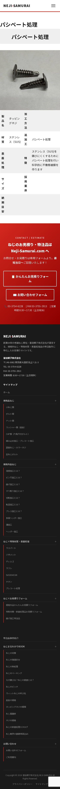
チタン (9, 581)
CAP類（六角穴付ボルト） (18, 433)
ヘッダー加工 (12, 531)
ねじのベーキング (14, 673)
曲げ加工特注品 (13, 618)
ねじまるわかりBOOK (14, 646)
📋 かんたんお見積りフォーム (30, 278)
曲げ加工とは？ (13, 484)
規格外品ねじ (9, 464)
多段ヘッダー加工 (14, 517)
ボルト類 (10, 413)
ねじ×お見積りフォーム (15, 598)
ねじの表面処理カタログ (17, 727)
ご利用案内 (11, 757)
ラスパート (11, 547)
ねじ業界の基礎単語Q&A (17, 733)
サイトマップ (42, 783)
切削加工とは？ (13, 497)
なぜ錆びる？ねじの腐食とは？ (20, 679)
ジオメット (11, 554)
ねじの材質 (11, 653)
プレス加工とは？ (14, 511)
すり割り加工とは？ (15, 491)
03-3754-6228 (14, 366)
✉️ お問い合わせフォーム (30, 294)
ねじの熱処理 (12, 666)
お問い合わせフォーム (16, 750)
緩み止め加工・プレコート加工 (20, 440)
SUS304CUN (11, 575)
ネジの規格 (11, 720)
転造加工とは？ (13, 504)
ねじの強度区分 (13, 659)
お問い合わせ (9, 743)
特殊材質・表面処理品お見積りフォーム (24, 611)
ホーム (6, 392)
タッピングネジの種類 (16, 706)
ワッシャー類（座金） (16, 427)
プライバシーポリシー (22, 783)
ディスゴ (10, 561)
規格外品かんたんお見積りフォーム (22, 605)
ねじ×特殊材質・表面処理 (16, 541)
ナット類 (10, 420)
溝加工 (9, 524)
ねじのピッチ (12, 686)
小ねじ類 (10, 407)
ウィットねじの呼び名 (16, 693)
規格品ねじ (8, 400)
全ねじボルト (12, 454)
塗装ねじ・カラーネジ (16, 447)
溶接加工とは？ (13, 470)
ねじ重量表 (11, 713)
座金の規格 (11, 700)
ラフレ (9, 568)
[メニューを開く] (53, 5)
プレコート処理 (13, 588)
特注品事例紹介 (10, 638)
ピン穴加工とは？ (14, 477)
